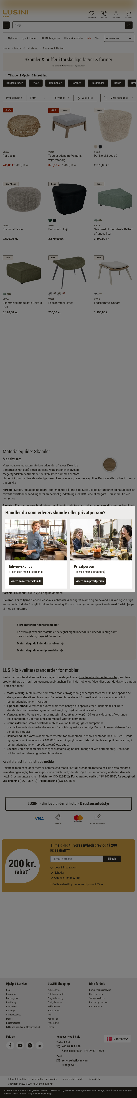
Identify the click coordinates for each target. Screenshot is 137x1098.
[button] (36, 554)
